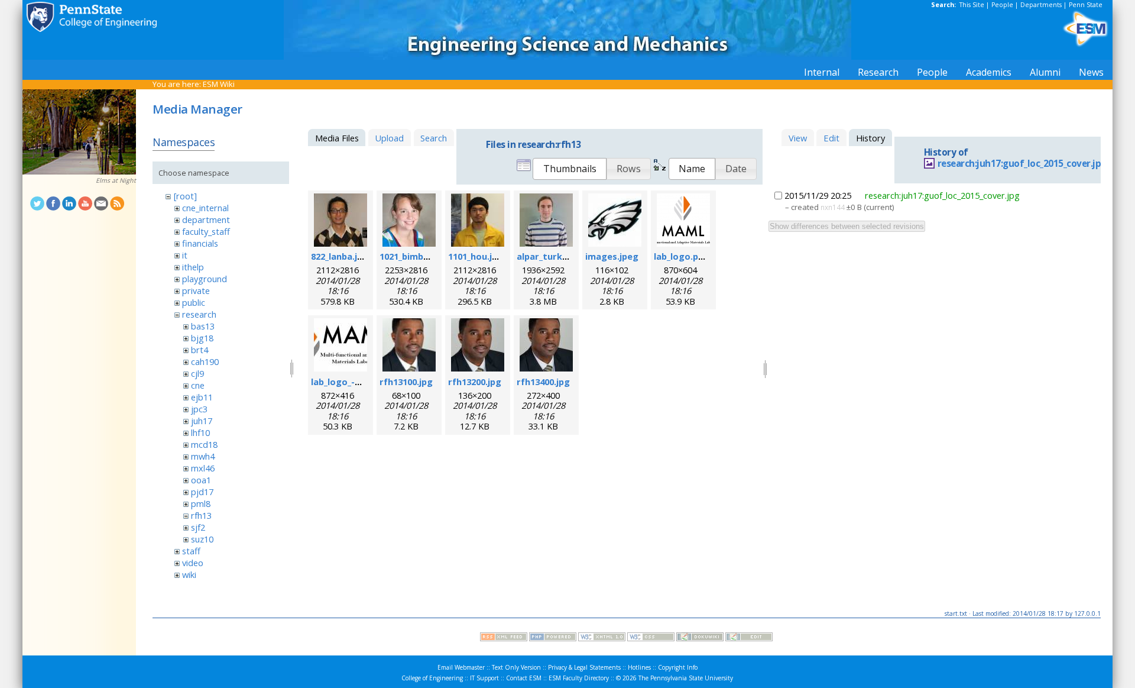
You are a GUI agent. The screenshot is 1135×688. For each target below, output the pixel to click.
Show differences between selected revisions (847, 226)
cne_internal (205, 208)
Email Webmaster (461, 667)
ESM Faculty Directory (579, 678)
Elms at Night (116, 180)
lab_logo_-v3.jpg (345, 381)
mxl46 (203, 468)
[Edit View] (749, 638)
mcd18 (204, 444)
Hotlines (639, 667)
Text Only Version (516, 667)
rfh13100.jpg (406, 381)
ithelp (193, 267)
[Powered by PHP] (552, 638)
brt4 (199, 350)
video (192, 563)
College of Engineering (432, 678)
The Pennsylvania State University (685, 678)
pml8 (200, 503)
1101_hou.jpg (475, 256)
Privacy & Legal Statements (584, 667)
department (206, 219)
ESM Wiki (219, 84)
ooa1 (201, 480)
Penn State (1085, 5)
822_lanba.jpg (339, 256)
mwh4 (203, 456)
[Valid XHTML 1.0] (601, 638)
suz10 (202, 539)
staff (191, 551)
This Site (971, 5)
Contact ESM (523, 678)
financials (200, 243)
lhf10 (200, 432)
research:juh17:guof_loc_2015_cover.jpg (1022, 163)
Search (433, 138)
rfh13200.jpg (474, 381)
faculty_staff (206, 231)
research (199, 314)
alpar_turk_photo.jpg (563, 256)
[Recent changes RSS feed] (503, 638)
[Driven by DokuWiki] (700, 638)
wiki (189, 574)
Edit (831, 138)
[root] (185, 196)
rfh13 (201, 515)
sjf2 (198, 527)
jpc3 (199, 409)
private (196, 290)
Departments (1041, 5)
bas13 (203, 326)
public (193, 302)
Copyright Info (678, 667)
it (184, 255)
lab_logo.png (681, 256)
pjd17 (202, 492)
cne (198, 385)
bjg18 (202, 338)
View (798, 138)
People (1002, 5)
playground (204, 279)
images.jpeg (611, 256)
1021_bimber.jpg (414, 256)
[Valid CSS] (650, 638)
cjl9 (197, 373)
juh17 (201, 421)
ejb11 (202, 397)
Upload (389, 138)
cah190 (205, 361)
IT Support (484, 678)
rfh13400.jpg (543, 381)
